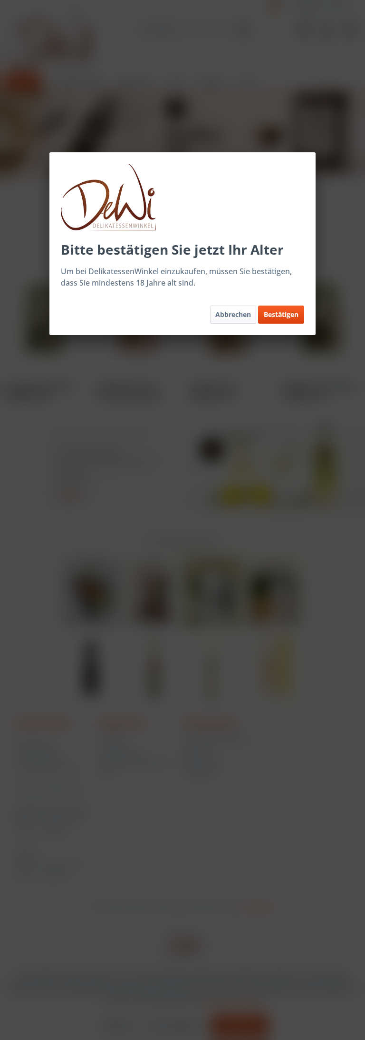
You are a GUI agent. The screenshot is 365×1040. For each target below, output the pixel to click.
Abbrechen (233, 314)
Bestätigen (281, 314)
